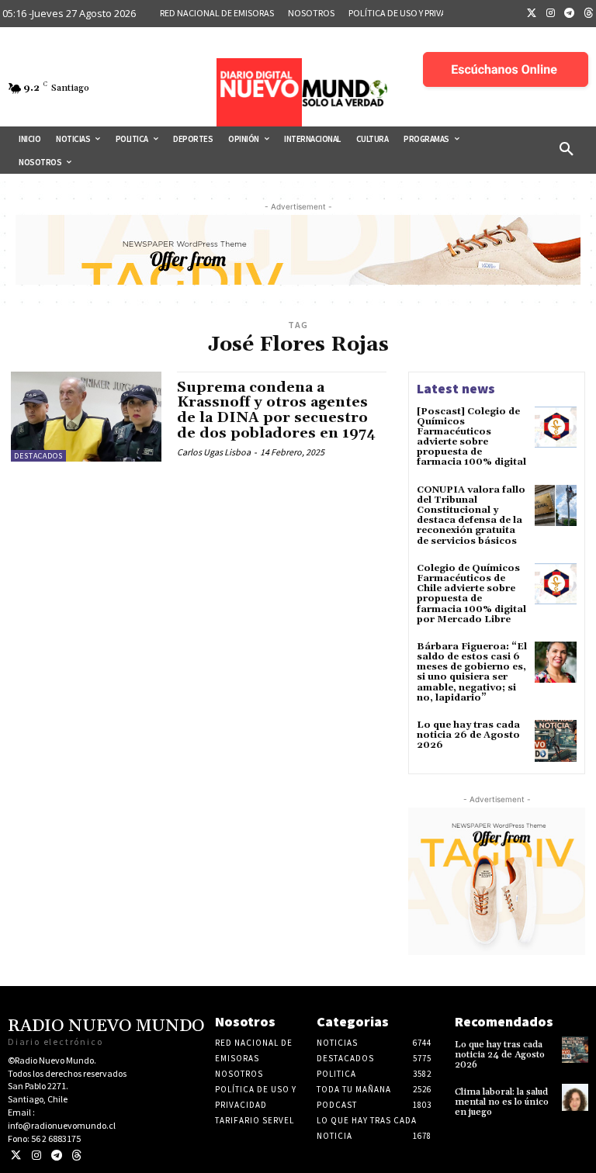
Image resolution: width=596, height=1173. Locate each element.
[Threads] (76, 1155)
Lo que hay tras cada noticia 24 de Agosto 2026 (500, 1055)
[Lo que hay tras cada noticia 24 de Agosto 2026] (575, 1049)
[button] (566, 149)
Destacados (38, 456)
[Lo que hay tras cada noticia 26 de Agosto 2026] (556, 741)
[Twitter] (531, 14)
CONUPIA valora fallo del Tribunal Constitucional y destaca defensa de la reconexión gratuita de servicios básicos (471, 515)
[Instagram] (551, 14)
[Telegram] (569, 14)
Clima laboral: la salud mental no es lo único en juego (502, 1102)
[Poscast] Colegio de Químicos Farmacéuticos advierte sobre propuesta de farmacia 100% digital (471, 437)
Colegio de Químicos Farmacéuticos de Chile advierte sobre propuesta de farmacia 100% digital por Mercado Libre (471, 593)
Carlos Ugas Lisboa (214, 452)
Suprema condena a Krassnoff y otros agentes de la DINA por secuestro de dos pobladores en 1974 (276, 410)
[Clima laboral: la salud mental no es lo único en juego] (575, 1097)
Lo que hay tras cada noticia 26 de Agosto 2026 (468, 735)
